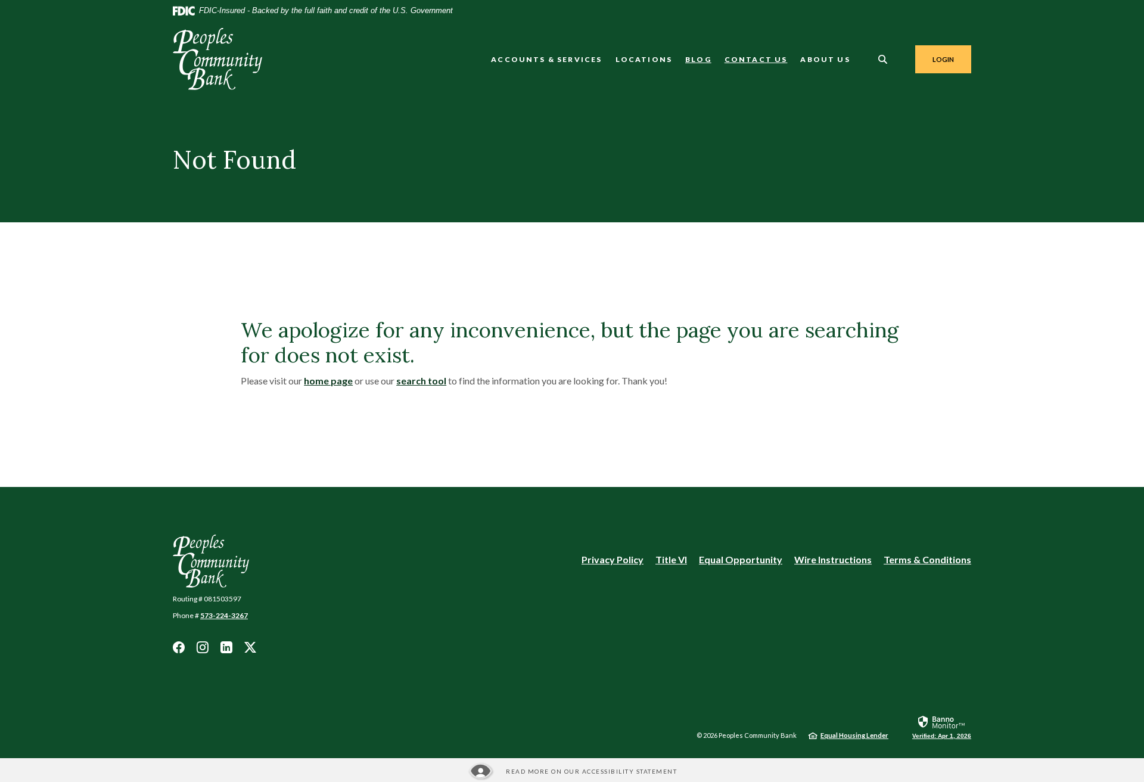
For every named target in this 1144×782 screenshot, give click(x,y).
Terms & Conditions (927, 559)
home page (328, 380)
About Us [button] (825, 59)
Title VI (671, 559)
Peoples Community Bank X (250, 647)
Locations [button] (644, 59)
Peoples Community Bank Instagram (203, 647)
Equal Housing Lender (854, 735)
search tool (421, 380)
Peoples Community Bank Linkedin (226, 647)
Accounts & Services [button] (546, 59)
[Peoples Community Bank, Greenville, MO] (217, 59)
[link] (941, 726)
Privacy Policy (613, 559)
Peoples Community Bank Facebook (179, 647)
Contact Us (756, 59)
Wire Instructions (833, 560)
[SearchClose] (883, 59)
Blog (698, 59)
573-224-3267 (224, 615)
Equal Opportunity (740, 560)
